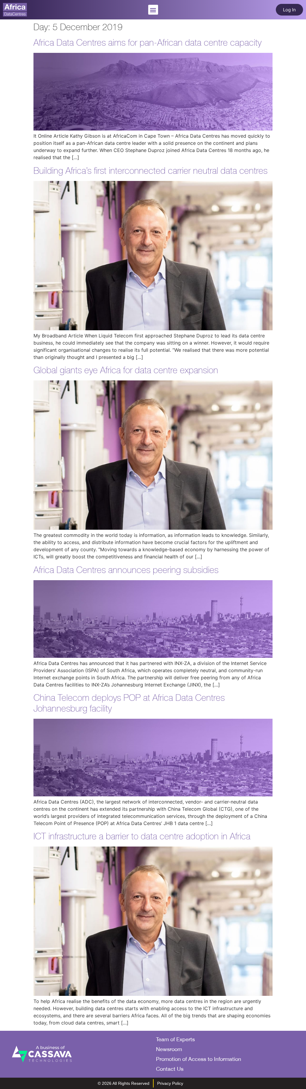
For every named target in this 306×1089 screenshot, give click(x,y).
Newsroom (169, 1049)
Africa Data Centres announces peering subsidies (125, 570)
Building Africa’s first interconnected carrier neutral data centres (150, 170)
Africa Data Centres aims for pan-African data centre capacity (147, 42)
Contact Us (169, 1069)
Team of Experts (175, 1039)
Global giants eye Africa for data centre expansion (125, 370)
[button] (153, 10)
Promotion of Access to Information (198, 1059)
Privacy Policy (170, 1083)
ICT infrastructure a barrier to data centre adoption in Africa (141, 836)
